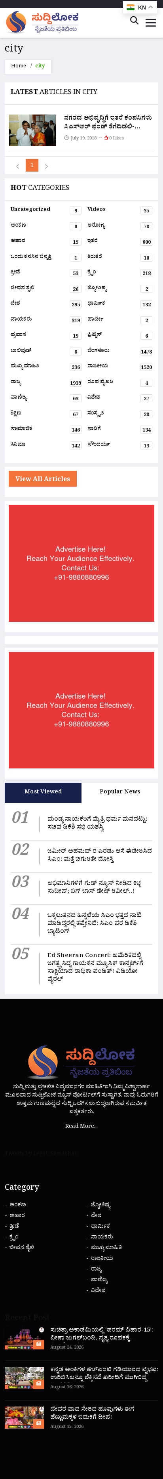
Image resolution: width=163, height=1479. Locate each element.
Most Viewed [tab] (43, 792)
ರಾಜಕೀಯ (119, 368)
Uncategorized (44, 211)
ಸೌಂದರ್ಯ (118, 446)
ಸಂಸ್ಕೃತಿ (118, 415)
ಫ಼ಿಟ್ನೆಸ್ (117, 336)
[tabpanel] (81, 898)
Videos (118, 211)
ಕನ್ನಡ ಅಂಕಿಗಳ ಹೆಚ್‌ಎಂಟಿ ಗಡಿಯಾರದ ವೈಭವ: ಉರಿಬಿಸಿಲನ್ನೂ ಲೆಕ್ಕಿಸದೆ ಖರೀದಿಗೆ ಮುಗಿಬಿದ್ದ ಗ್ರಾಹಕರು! (104, 1378)
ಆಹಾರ (44, 242)
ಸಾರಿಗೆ (119, 430)
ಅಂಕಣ (44, 227)
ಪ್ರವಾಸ (44, 336)
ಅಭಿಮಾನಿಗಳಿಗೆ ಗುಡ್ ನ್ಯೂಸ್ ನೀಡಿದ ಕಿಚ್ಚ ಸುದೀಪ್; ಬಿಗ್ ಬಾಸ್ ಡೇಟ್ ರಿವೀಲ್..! (94, 888)
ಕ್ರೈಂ (119, 274)
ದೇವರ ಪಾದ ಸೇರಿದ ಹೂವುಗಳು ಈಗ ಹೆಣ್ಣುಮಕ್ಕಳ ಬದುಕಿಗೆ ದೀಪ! (92, 1414)
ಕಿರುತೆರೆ (118, 258)
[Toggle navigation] (150, 23)
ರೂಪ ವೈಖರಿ (117, 383)
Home (18, 67)
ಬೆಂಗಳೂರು (119, 352)
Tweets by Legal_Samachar (41, 1154)
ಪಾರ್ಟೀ (117, 321)
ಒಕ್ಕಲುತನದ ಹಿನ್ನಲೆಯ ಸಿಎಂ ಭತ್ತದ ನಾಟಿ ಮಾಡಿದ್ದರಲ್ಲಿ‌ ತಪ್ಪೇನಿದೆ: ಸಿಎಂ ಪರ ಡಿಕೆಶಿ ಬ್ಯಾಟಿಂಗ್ (94, 924)
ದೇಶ (45, 305)
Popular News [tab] (120, 792)
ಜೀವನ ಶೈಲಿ (44, 289)
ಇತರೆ (119, 242)
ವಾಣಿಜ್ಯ (44, 399)
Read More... (81, 1127)
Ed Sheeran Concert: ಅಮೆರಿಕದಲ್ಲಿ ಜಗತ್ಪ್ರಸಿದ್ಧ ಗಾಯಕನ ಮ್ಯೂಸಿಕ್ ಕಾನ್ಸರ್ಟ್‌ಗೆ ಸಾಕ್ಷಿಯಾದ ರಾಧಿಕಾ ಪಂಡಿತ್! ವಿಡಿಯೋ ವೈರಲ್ (95, 968)
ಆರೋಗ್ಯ (118, 227)
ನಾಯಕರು (45, 321)
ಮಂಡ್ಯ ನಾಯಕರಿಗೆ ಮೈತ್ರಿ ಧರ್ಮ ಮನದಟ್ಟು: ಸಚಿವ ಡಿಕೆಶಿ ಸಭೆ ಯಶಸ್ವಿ (97, 824)
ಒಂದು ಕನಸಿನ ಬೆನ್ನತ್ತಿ (44, 258)
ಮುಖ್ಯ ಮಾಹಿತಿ (45, 368)
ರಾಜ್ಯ (46, 383)
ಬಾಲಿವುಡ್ (44, 352)
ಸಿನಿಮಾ (45, 446)
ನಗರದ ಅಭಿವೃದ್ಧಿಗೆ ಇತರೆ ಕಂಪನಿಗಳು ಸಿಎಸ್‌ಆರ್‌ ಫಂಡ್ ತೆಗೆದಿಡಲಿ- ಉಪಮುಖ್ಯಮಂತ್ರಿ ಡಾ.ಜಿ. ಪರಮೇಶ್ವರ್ (108, 132)
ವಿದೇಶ (118, 399)
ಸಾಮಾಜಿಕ (45, 430)
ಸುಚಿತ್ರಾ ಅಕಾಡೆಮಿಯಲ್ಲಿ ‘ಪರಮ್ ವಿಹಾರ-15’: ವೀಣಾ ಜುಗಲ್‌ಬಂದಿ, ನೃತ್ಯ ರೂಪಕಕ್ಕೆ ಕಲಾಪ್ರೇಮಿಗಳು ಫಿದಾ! (101, 1339)
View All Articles (42, 480)
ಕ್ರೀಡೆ (44, 274)
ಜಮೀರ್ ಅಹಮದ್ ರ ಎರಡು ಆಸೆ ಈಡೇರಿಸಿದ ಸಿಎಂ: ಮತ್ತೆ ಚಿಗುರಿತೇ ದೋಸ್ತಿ (99, 856)
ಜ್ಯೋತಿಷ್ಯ (117, 289)
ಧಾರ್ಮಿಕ (119, 305)
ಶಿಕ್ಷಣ (44, 415)
